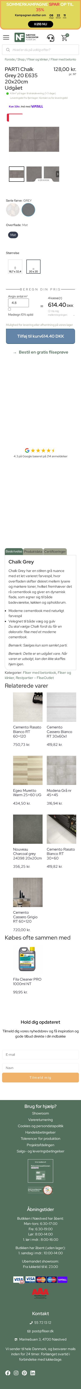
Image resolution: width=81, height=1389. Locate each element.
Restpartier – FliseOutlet (35, 677)
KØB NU (40, 24)
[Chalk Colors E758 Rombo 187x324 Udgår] (13, 210)
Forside (10, 59)
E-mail (7, 1048)
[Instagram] (16, 1373)
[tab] (14, 551)
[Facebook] (7, 1373)
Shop (21, 59)
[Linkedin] (32, 1373)
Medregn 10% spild (20, 314)
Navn (6, 1061)
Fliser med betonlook (65, 59)
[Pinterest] (24, 1373)
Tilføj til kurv (40, 336)
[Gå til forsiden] (26, 38)
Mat (13, 235)
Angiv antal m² (17, 296)
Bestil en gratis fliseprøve (43, 352)
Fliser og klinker (37, 59)
